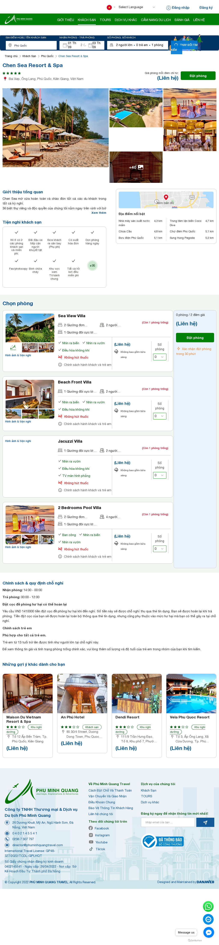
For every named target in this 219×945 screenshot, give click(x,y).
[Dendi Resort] (137, 693)
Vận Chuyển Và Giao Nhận (108, 796)
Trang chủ (11, 56)
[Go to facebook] (208, 932)
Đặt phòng (198, 76)
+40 (132, 167)
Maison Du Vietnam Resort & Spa (23, 719)
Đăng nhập (180, 7)
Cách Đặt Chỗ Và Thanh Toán (110, 790)
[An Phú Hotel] (82, 693)
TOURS (146, 796)
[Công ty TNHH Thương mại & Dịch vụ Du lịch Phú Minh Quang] (18, 19)
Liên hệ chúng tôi (101, 814)
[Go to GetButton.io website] (195, 940)
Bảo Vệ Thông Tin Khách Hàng (111, 808)
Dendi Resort (127, 717)
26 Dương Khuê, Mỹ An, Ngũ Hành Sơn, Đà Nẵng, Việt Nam (42, 825)
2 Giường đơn (74, 325)
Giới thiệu (65, 20)
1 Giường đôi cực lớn (79, 332)
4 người (111, 517)
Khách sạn (92, 727)
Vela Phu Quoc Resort (190, 717)
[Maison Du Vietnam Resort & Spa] (28, 693)
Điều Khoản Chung (102, 802)
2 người (111, 325)
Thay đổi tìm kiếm (184, 47)
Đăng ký (206, 7)
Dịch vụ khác (150, 802)
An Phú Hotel (72, 717)
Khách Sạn (29, 56)
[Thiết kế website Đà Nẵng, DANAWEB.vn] (205, 882)
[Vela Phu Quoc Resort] (191, 693)
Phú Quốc (47, 56)
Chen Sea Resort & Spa (73, 56)
